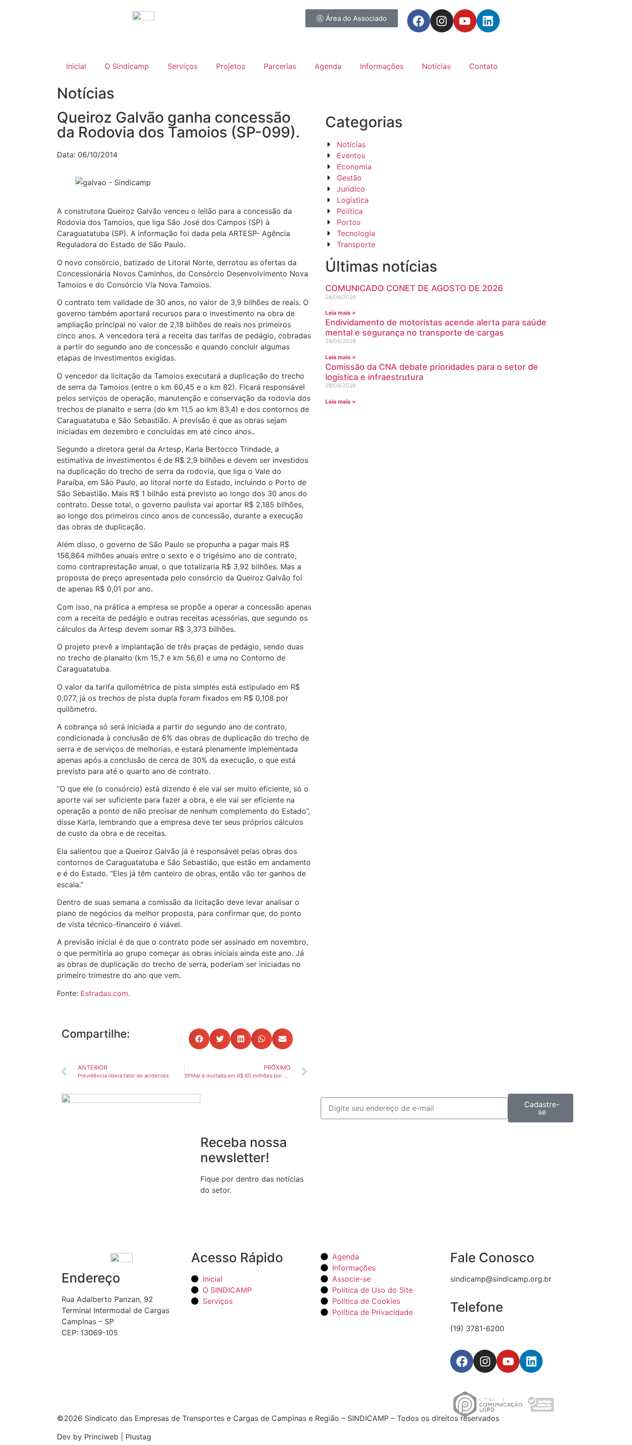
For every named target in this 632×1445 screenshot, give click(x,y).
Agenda (328, 66)
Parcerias (280, 66)
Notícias (436, 66)
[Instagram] (441, 20)
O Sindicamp (127, 66)
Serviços (182, 66)
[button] (199, 1038)
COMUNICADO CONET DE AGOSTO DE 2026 (414, 288)
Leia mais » (340, 312)
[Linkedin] (488, 20)
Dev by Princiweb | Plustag (104, 1436)
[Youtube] (465, 20)
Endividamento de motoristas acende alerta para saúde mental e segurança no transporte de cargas (435, 327)
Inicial (76, 66)
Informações (381, 66)
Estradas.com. (105, 993)
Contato (483, 66)
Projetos (230, 66)
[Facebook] (418, 20)
